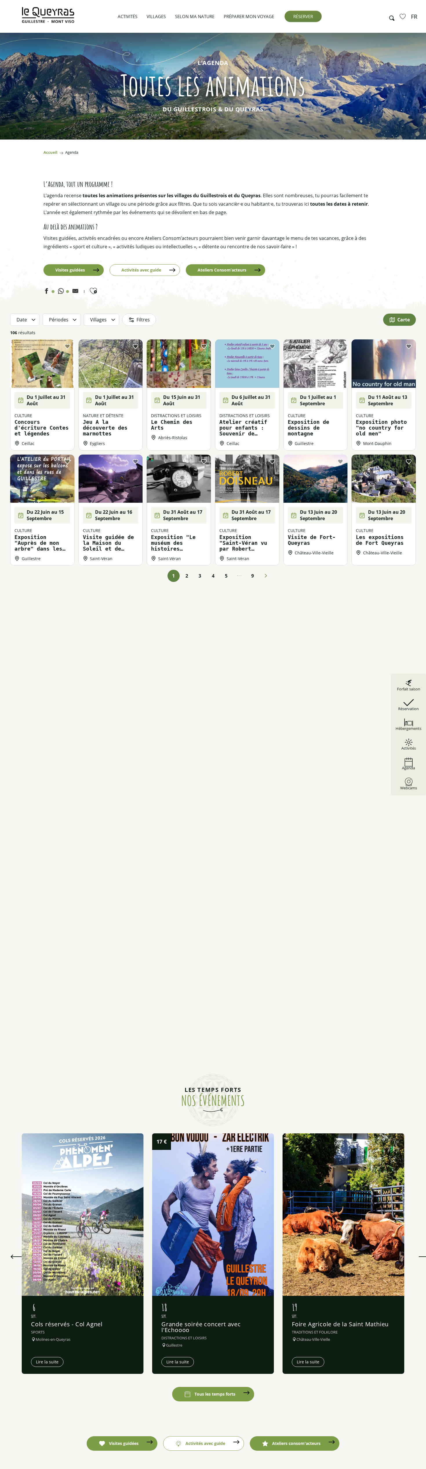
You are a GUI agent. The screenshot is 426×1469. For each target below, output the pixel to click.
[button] (390, 16)
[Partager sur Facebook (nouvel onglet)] (46, 292)
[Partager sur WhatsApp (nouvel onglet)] (61, 292)
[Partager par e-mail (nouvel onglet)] (75, 292)
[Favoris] (403, 16)
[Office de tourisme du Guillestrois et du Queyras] (48, 18)
